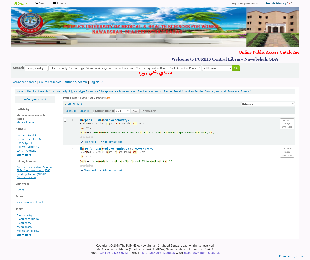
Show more (24, 155)
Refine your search (35, 100)
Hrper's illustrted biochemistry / (105, 120)
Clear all (85, 111)
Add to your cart (112, 142)
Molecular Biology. (28, 231)
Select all (71, 111)
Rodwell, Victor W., (28, 147)
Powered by (287, 256)
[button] (39, 3)
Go (236, 68)
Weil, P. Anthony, (27, 151)
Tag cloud (96, 82)
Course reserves (50, 82)
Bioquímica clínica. (28, 219)
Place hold (90, 142)
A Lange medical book (30, 202)
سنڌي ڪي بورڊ (155, 72)
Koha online (23, 3)
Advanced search (24, 82)
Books (20, 190)
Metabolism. (24, 227)
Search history (276, 3)
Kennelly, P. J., (25, 143)
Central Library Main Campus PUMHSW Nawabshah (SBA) (34, 168)
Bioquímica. (24, 223)
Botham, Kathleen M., (30, 139)
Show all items (25, 122)
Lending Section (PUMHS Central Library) (31, 175)
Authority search (75, 82)
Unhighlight (74, 104)
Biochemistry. (25, 215)
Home (19, 91)
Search (18, 68)
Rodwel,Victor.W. (143, 149)
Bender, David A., (27, 135)
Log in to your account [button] (247, 3)
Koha (299, 256)
